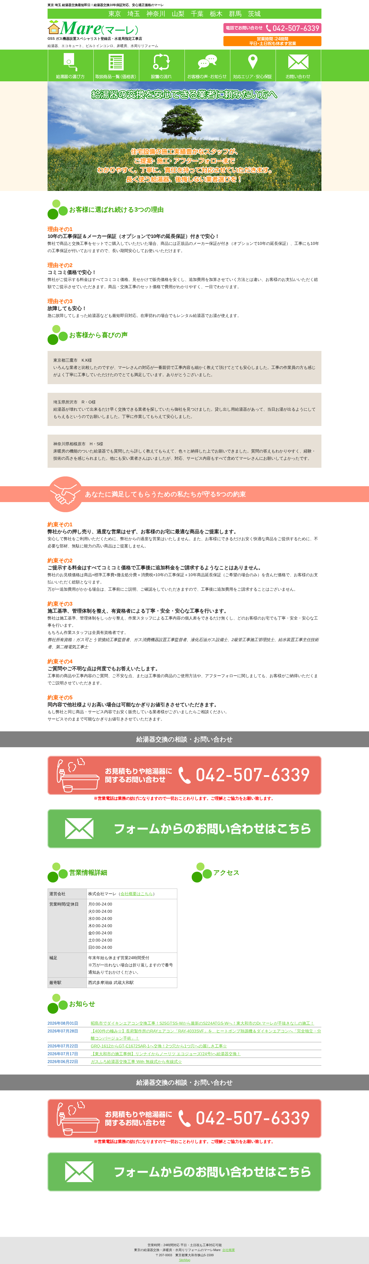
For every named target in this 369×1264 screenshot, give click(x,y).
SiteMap (184, 1260)
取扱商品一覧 (116, 65)
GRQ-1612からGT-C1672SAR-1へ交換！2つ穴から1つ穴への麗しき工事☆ (159, 1046)
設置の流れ (161, 65)
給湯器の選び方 (70, 65)
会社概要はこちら (137, 893)
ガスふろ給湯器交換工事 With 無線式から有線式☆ (136, 1061)
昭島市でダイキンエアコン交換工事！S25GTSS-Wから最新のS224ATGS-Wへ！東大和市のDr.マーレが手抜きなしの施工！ (202, 1023)
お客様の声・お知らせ (207, 65)
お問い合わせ (298, 65)
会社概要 (228, 1250)
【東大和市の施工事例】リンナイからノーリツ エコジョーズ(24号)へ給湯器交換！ (166, 1053)
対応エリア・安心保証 (253, 65)
